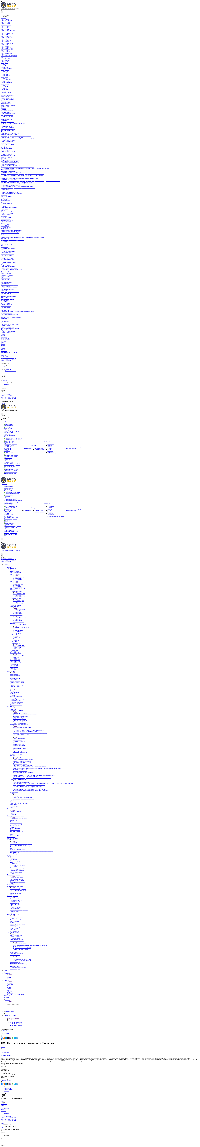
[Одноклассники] (4, 1038)
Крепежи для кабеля (15, 898)
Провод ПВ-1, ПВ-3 (18, 655)
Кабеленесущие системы (16, 917)
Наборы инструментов (19, 738)
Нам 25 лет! (4, 1104)
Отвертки (15, 796)
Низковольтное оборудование (18, 889)
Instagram (6, 384)
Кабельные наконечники (19, 943)
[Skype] (15, 1038)
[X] (8, 1038)
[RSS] (1, 1039)
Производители (5, 1108)
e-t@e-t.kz (4, 380)
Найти (2, 1132)
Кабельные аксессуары (16, 935)
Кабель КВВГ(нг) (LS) (19, 609)
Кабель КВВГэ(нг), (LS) (19, 617)
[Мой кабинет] (1, 541)
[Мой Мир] (6, 1038)
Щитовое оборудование (16, 877)
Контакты (3, 1111)
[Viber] (10, 1038)
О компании (4, 1105)
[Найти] (2, 12)
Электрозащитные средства (17, 691)
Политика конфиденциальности (10, 1128)
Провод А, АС (17, 637)
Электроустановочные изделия (18, 818)
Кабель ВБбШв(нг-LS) (19, 594)
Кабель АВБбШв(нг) (18, 577)
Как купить (10, 976)
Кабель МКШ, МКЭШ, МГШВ (21, 627)
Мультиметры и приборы (20, 713)
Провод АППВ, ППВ (19, 646)
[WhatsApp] (12, 1038)
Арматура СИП (14, 674)
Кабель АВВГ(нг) (18, 584)
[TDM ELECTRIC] (6, 1055)
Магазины (3, 1109)
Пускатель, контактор (16, 811)
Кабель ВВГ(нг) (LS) (18, 601)
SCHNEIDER (13, 842)
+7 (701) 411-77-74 (8, 360)
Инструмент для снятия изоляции (22, 727)
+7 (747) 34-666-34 (8, 359)
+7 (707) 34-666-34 (6, 356)
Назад (10, 565)
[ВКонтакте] (1, 1038)
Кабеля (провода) (14, 571)
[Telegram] (17, 1038)
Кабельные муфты (18, 957)
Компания (9, 983)
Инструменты (13, 709)
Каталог (9, 567)
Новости (3, 1101)
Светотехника (14, 859)
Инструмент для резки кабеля (21, 782)
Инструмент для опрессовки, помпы (23, 759)
